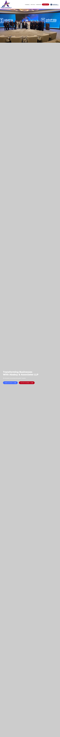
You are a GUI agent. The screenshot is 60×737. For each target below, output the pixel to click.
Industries (38, 4)
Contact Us (45, 4)
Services (33, 4)
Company (27, 4)
